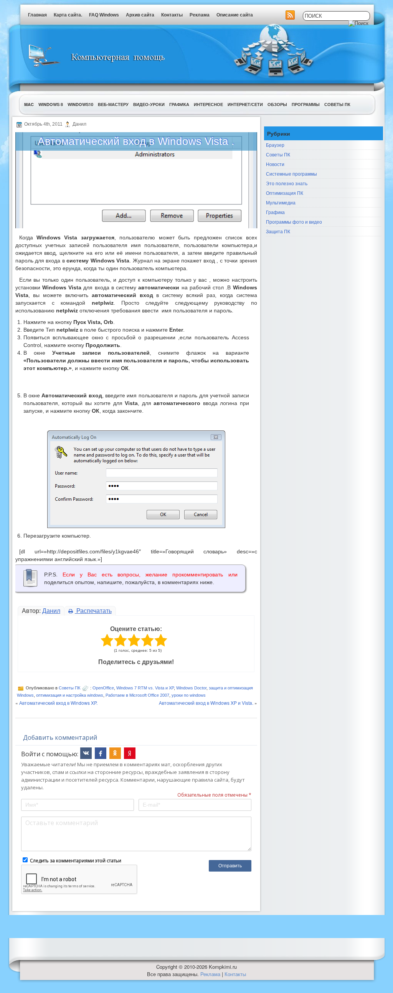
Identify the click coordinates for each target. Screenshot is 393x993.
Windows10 (80, 104)
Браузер (275, 144)
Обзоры (277, 104)
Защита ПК (278, 231)
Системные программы (291, 173)
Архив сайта (140, 15)
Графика (179, 104)
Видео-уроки (149, 104)
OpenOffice (103, 688)
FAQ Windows (104, 15)
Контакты (172, 15)
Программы (306, 104)
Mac (29, 104)
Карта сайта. (68, 15)
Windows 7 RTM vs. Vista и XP (145, 688)
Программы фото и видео (294, 221)
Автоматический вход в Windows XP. (58, 702)
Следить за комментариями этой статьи (75, 860)
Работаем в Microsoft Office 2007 (137, 695)
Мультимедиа (281, 202)
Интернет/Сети (245, 104)
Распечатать (93, 611)
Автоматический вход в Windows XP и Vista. (206, 702)
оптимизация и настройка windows (69, 695)
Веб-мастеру (113, 104)
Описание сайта (234, 15)
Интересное (208, 104)
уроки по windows (189, 695)
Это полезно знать (286, 183)
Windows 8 (50, 104)
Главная (37, 15)
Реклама (200, 15)
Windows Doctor (191, 688)
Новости (275, 164)
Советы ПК (337, 104)
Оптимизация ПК (284, 192)
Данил (51, 611)
